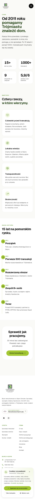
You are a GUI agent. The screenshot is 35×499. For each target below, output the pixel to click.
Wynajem (5, 435)
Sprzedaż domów (7, 432)
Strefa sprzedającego (26, 438)
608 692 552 (9, 465)
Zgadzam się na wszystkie (18, 488)
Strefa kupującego (25, 435)
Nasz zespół (23, 432)
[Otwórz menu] (31, 6)
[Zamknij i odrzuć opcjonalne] (29, 471)
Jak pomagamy (24, 441)
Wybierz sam (25, 493)
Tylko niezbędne (10, 493)
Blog (20, 447)
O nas (21, 429)
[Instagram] (8, 418)
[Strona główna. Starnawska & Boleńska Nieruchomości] (6, 6)
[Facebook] (4, 418)
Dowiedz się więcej (17, 483)
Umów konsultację (16, 353)
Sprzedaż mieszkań (8, 429)
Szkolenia (22, 444)
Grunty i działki (6, 438)
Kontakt (21, 450)
